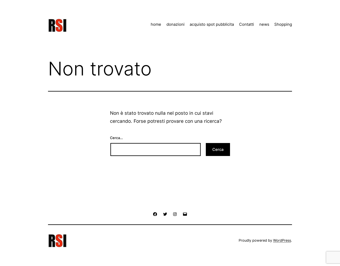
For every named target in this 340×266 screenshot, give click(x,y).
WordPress (282, 240)
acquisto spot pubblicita (212, 24)
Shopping (283, 24)
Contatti (246, 24)
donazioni (175, 24)
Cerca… (116, 138)
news (264, 24)
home (156, 24)
